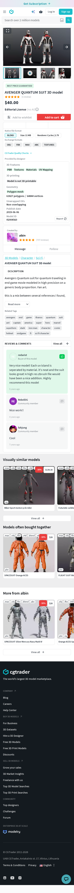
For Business (10, 723)
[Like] (14, 125)
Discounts (8, 754)
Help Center (10, 710)
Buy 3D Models (11, 716)
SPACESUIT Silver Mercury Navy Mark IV (23, 641)
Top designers (11, 805)
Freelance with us (13, 780)
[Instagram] (20, 878)
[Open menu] (5, 12)
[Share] (59, 125)
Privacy (32, 865)
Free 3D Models (11, 742)
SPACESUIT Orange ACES (16, 575)
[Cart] (41, 12)
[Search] (69, 20)
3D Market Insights (13, 774)
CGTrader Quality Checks (17, 153)
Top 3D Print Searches (15, 792)
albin (22, 235)
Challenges (9, 811)
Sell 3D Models (11, 760)
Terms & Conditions (14, 865)
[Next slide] (66, 47)
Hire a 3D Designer (13, 735)
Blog (5, 697)
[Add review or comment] (67, 344)
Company (8, 690)
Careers (7, 704)
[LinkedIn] (5, 878)
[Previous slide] (7, 47)
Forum (7, 817)
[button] (62, 20)
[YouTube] (13, 878)
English (45, 865)
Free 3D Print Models (14, 748)
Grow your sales (12, 767)
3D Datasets (10, 729)
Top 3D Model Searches (16, 786)
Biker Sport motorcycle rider (18, 507)
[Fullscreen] (7, 31)
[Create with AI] (33, 12)
